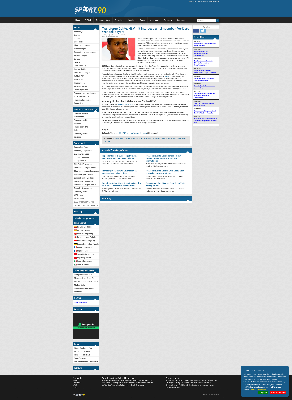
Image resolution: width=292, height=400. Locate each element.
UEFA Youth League (82, 73)
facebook (196, 31)
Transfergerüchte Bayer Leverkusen (138, 138)
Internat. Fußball (80, 69)
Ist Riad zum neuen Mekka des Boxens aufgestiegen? (204, 79)
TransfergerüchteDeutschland (81, 115)
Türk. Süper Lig (80, 66)
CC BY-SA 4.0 (124, 133)
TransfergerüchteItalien (81, 128)
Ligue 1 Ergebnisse (84, 247)
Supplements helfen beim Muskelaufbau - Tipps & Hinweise (205, 72)
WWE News (78, 195)
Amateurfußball (80, 86)
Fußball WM (79, 76)
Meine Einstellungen (278, 392)
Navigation (78, 378)
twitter (203, 31)
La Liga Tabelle (83, 230)
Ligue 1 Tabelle (83, 251)
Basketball (119, 20)
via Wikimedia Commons (138, 133)
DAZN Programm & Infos (84, 202)
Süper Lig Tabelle (84, 258)
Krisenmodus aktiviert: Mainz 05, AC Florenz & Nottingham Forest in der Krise (205, 121)
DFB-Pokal (78, 42)
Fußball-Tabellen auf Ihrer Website (208, 1)
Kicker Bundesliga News (83, 348)
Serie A (77, 62)
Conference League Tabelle (85, 185)
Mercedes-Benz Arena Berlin (85, 278)
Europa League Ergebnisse (84, 178)
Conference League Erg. (83, 181)
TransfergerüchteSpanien (81, 135)
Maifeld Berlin (79, 285)
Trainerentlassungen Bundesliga (82, 101)
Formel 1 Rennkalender (83, 188)
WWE (75, 385)
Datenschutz (215, 395)
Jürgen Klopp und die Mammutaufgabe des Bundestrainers (201, 53)
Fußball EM (78, 79)
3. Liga (77, 38)
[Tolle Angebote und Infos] (86, 339)
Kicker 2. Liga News (82, 351)
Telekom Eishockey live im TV (86, 205)
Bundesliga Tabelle (81, 147)
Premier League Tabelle (86, 237)
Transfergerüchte (103, 20)
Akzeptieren (262, 392)
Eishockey (168, 20)
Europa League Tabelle (83, 174)
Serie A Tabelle (83, 264)
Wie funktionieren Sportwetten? (86, 362)
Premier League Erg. (85, 234)
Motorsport (154, 20)
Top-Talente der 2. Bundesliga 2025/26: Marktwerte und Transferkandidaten (203, 63)
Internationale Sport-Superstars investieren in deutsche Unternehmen (204, 96)
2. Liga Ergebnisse (81, 154)
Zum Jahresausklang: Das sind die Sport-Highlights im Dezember (205, 112)
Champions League (82, 45)
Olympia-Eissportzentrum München (84, 290)
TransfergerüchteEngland (81, 122)
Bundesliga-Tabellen (117, 380)
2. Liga (77, 35)
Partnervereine (172, 378)
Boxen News (79, 198)
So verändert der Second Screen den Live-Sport (204, 87)
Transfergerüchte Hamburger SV (163, 138)
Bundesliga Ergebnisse (83, 150)
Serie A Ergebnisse (84, 261)
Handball (131, 20)
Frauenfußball (80, 83)
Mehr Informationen (258, 389)
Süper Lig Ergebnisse (85, 254)
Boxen (142, 20)
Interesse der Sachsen (125, 104)
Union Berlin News (80, 302)
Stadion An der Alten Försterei (86, 281)
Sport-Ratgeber (80, 358)
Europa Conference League (85, 52)
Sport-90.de (90, 10)
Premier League (80, 55)
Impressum (192, 1)
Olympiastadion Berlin (83, 275)
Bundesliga (78, 31)
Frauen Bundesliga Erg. (86, 240)
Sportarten (181, 20)
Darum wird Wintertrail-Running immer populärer (204, 104)
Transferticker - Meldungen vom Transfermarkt (85, 95)
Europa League (80, 49)
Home (77, 20)
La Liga (77, 59)
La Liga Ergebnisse (85, 227)
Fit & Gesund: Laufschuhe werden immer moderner (205, 44)
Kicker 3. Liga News (82, 355)
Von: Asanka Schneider (110, 36)
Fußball (88, 20)
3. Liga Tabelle (80, 161)
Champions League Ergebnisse (86, 171)
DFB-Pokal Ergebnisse (83, 164)
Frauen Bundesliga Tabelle (88, 244)
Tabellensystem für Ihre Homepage (118, 378)
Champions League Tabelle (85, 168)
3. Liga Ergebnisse (81, 157)
